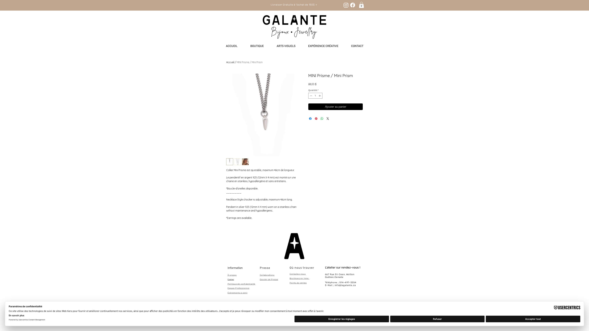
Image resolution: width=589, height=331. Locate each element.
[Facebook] (352, 5)
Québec (329, 277)
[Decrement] (311, 95)
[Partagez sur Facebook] (310, 118)
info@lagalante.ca (345, 285)
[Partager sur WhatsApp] (322, 118)
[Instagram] (346, 5)
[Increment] (320, 95)
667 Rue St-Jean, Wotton (339, 274)
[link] (361, 5)
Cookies (231, 279)
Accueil (230, 62)
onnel (246, 288)
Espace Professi (236, 288)
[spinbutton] (315, 95)
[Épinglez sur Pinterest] (316, 118)
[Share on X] (328, 118)
